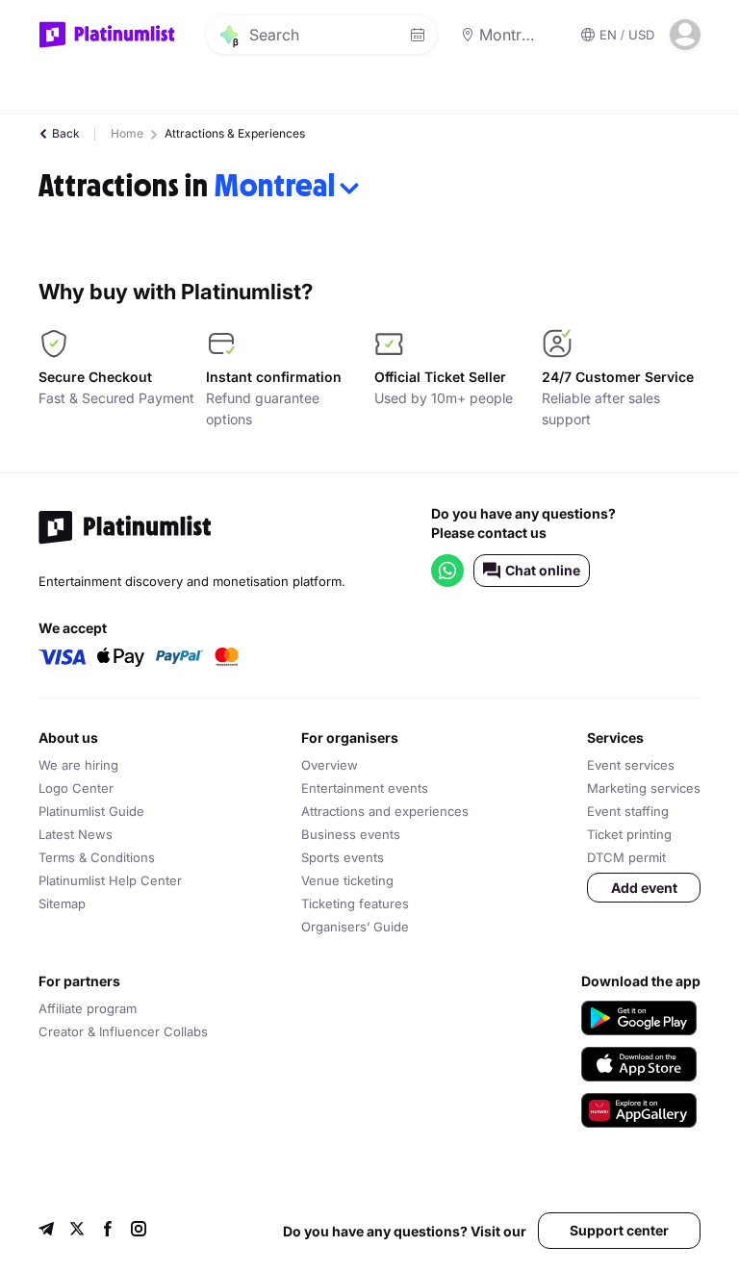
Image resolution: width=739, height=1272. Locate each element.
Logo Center (76, 788)
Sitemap (62, 903)
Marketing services (644, 788)
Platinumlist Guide (91, 811)
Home (127, 133)
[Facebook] (107, 1231)
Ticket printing (629, 834)
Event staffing (628, 811)
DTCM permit (626, 857)
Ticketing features (355, 903)
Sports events (342, 857)
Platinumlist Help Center (110, 880)
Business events (350, 834)
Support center (619, 1230)
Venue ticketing (347, 880)
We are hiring (78, 765)
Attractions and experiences (385, 811)
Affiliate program (87, 1008)
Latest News (75, 834)
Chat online (542, 570)
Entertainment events (364, 788)
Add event (644, 887)
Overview (329, 765)
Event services (631, 765)
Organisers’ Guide (355, 926)
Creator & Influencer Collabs (123, 1031)
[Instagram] (138, 1231)
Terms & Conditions (96, 857)
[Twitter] (77, 1231)
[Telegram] (46, 1231)
